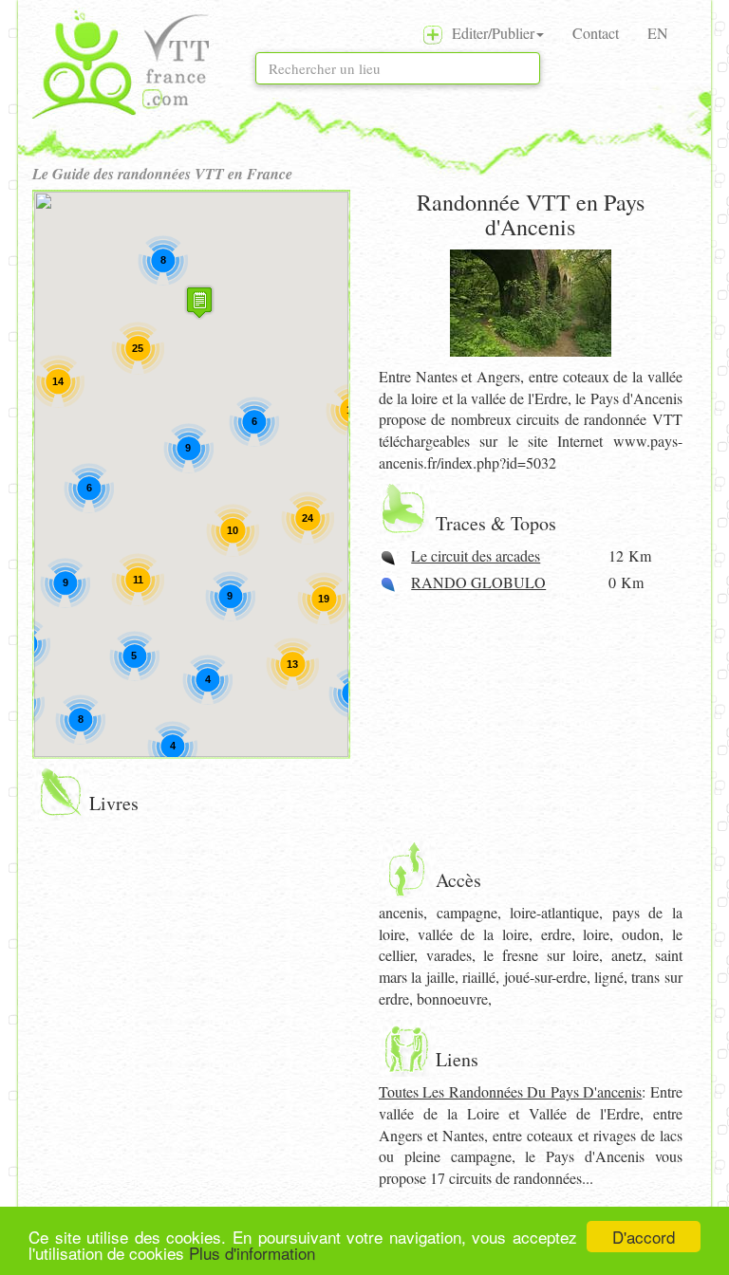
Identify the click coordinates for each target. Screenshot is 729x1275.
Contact (595, 33)
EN (657, 33)
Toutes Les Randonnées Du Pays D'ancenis (510, 1091)
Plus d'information (252, 1253)
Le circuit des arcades (475, 555)
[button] (199, 302)
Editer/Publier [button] (488, 33)
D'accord (643, 1236)
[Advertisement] (530, 717)
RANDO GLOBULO (478, 582)
